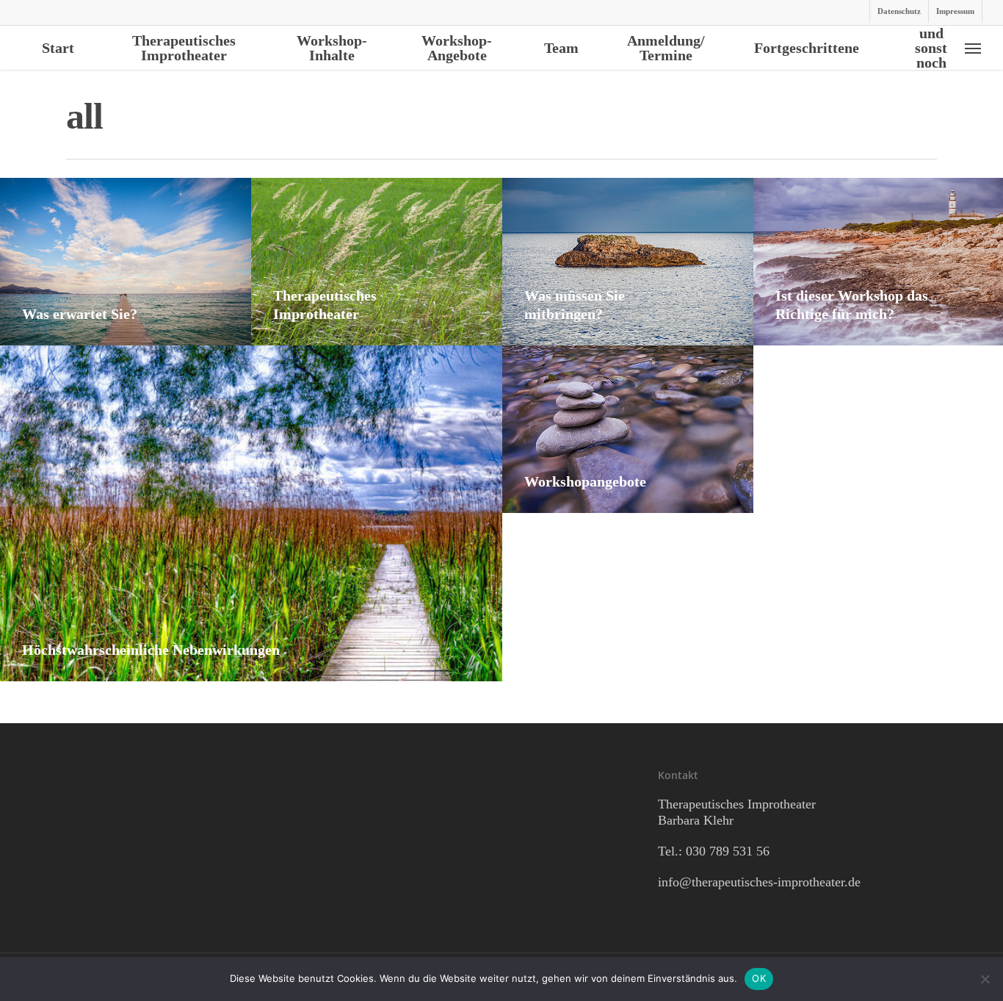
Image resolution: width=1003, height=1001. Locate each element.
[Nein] (984, 979)
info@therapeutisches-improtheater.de (759, 882)
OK (759, 978)
